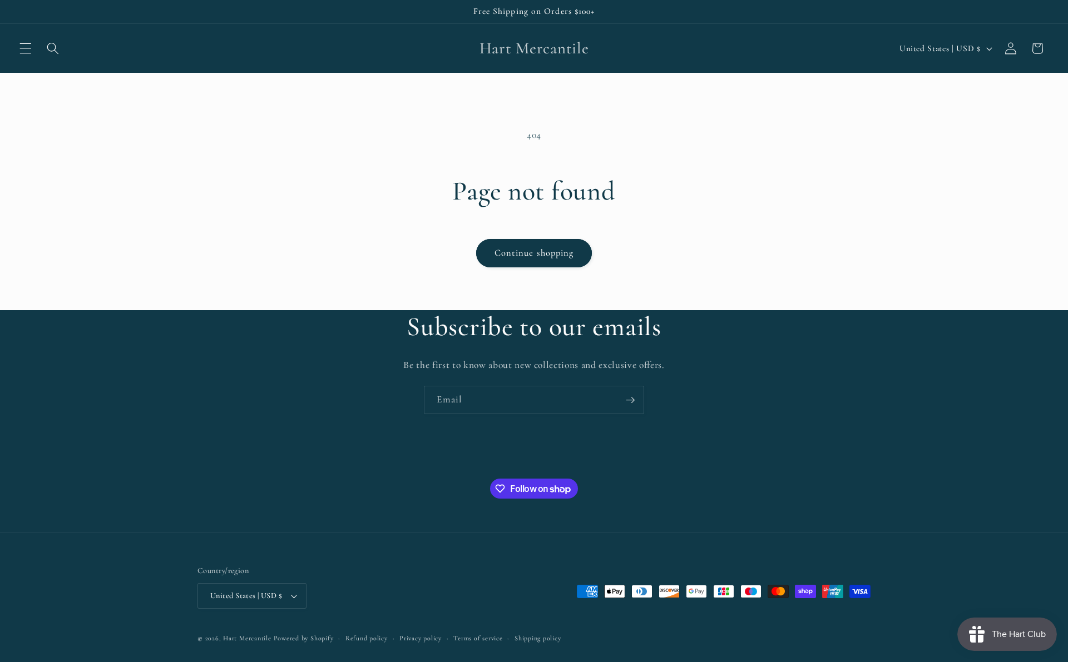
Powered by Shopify (304, 638)
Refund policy (366, 638)
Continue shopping (534, 252)
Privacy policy (420, 638)
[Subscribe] (630, 400)
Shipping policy (538, 638)
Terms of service (477, 638)
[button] (25, 48)
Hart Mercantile (247, 638)
